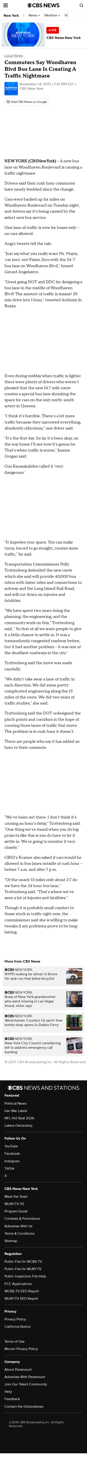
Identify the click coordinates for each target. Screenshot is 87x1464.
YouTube (11, 1146)
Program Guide (16, 1211)
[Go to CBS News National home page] (43, 5)
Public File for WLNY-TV (22, 1269)
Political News (15, 1103)
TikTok (9, 1168)
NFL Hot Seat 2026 (19, 1118)
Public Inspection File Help (25, 1276)
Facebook (12, 1153)
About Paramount (18, 1369)
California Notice (17, 1326)
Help (8, 1391)
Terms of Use (14, 1341)
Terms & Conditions (19, 1233)
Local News (13, 55)
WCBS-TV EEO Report (21, 1291)
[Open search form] (81, 5)
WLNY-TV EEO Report (21, 1298)
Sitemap (10, 1241)
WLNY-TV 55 (14, 1204)
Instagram (12, 1161)
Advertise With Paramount (24, 1377)
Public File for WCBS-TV (23, 1261)
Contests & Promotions (22, 1218)
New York (11, 15)
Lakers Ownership (18, 1125)
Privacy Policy (15, 1319)
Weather (51, 15)
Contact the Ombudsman (24, 1406)
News (33, 15)
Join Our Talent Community (25, 1384)
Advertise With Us (18, 1226)
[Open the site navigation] (15, 5)
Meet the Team (16, 1196)
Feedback (12, 1399)
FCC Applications (18, 1284)
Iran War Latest (15, 1111)
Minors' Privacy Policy (21, 1349)
